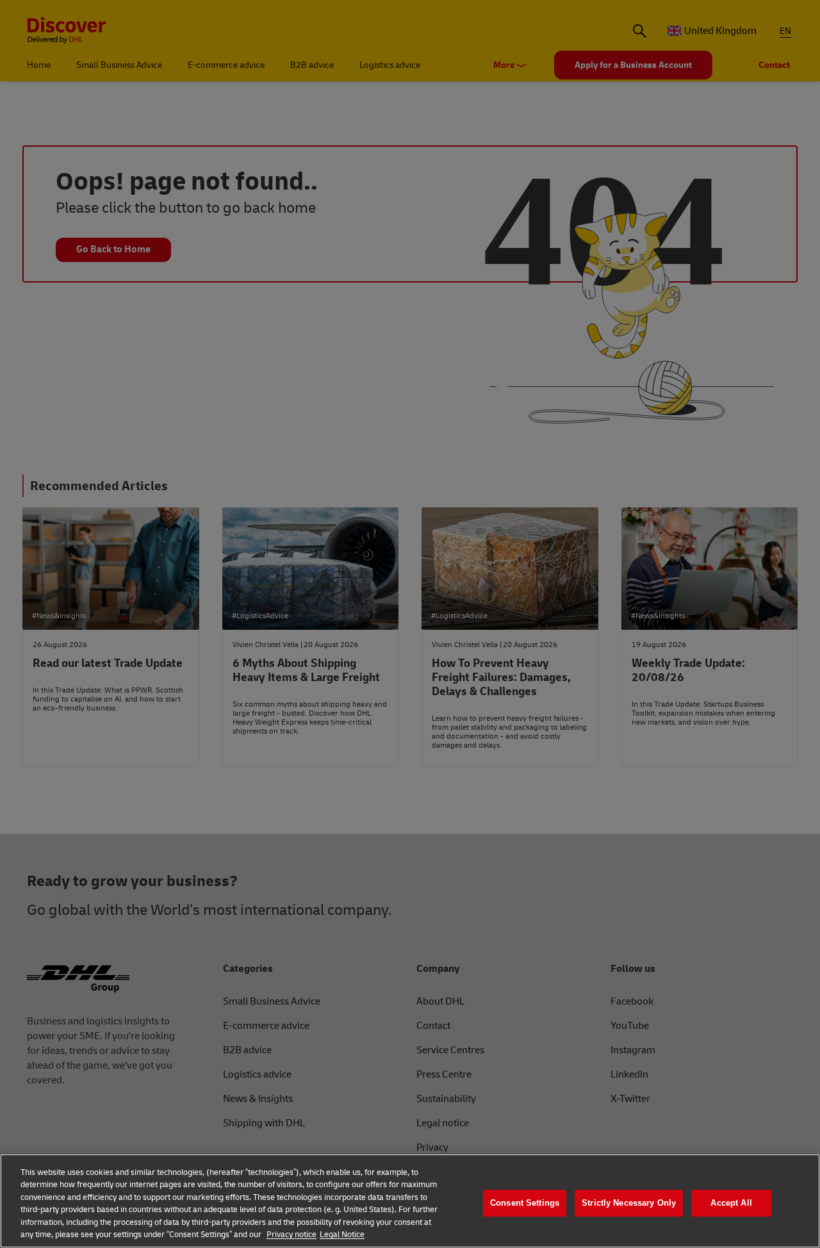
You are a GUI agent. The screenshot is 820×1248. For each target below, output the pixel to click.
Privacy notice (291, 1234)
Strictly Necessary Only (629, 1203)
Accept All (730, 1203)
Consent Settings (524, 1203)
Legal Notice (342, 1234)
